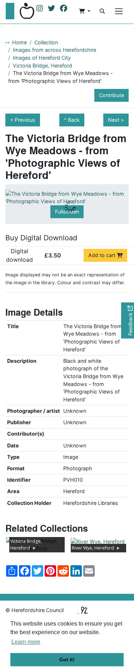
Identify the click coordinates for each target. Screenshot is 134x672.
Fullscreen (67, 212)
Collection (46, 42)
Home (19, 42)
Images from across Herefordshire (54, 50)
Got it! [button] (67, 659)
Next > (116, 120)
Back (74, 120)
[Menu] (118, 11)
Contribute (111, 95)
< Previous (22, 120)
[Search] (102, 11)
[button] (84, 11)
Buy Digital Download (41, 238)
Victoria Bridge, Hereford (42, 65)
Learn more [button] (25, 642)
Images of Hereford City (42, 58)
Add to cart (102, 255)
